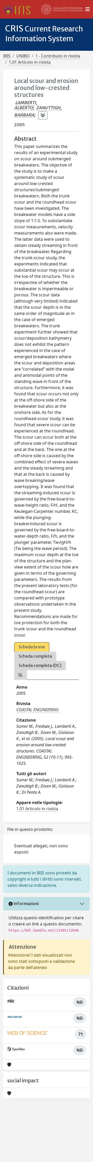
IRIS (7, 56)
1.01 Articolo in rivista (30, 62)
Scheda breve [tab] (32, 646)
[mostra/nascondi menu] (87, 9)
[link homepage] (18, 9)
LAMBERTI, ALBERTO (25, 105)
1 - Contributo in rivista (57, 56)
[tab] (20, 675)
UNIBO (23, 56)
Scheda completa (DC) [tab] (40, 665)
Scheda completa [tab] (35, 656)
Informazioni (26, 903)
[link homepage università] (62, 9)
